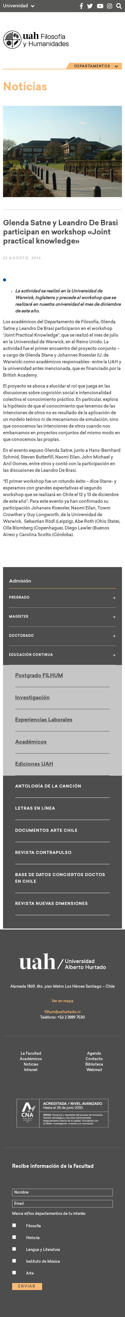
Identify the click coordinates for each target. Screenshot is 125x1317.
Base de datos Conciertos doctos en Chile (60, 878)
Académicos (31, 742)
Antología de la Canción (48, 786)
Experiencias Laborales (44, 720)
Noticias (31, 1065)
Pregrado (62, 597)
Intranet (31, 1070)
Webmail (94, 1070)
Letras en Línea (35, 809)
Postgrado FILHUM (39, 675)
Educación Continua (62, 655)
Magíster (62, 617)
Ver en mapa (62, 1001)
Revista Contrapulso (43, 853)
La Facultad (31, 1054)
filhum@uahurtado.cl (62, 1012)
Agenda (94, 1054)
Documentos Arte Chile (46, 831)
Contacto (94, 1059)
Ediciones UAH (34, 764)
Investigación (32, 697)
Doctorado (62, 636)
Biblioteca (94, 1065)
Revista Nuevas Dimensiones (51, 904)
